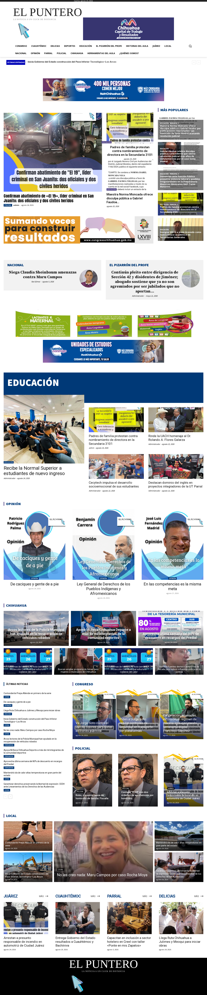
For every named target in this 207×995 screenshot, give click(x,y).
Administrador (138, 296)
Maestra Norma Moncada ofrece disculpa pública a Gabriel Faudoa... (130, 198)
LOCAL (7, 697)
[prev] (194, 62)
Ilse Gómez (35, 281)
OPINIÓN (34, 578)
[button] (190, 46)
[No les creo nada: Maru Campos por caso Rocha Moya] (103, 851)
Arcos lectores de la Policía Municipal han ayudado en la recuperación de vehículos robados (30, 740)
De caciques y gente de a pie (34, 584)
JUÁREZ (171, 788)
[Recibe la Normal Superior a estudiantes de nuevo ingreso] (44, 429)
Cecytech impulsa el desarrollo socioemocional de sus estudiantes (114, 484)
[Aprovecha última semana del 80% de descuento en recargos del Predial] (170, 628)
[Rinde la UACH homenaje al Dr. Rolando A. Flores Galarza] (175, 419)
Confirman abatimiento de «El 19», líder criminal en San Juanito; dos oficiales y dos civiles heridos (49, 198)
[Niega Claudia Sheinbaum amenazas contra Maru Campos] (89, 278)
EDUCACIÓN (106, 142)
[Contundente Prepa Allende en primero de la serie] (28, 836)
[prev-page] (5, 797)
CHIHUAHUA (9, 745)
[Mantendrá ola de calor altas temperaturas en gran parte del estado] (179, 836)
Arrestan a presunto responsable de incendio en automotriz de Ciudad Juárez (24, 941)
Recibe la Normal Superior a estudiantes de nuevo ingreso (34, 470)
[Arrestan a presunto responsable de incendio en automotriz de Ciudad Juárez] (183, 780)
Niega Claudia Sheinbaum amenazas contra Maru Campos (43, 275)
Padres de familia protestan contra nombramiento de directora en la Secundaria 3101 (130, 151)
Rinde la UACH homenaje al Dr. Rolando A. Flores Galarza (169, 438)
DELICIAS (8, 714)
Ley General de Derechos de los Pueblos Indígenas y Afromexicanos (103, 589)
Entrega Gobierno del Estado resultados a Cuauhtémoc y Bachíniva (75, 941)
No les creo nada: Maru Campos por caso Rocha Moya (56, 61)
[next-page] (10, 797)
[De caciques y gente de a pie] (34, 544)
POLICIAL (8, 205)
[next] (199, 62)
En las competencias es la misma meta (172, 586)
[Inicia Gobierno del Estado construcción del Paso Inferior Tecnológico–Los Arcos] (28, 867)
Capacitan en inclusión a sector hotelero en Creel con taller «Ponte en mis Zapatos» (129, 941)
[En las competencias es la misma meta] (172, 544)
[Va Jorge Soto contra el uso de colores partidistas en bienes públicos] (94, 714)
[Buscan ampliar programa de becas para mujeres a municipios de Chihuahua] (78, 661)
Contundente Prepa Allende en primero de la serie (27, 693)
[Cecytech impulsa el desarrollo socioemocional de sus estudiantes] (116, 466)
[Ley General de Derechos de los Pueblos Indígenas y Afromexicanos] (103, 544)
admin (16, 205)
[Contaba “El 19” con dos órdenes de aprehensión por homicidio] (138, 780)
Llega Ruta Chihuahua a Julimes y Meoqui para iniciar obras (32, 710)
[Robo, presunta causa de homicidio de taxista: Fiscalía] (92, 780)
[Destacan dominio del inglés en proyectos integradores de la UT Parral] (175, 466)
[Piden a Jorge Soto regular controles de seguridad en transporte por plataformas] (138, 714)
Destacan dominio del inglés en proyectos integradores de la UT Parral (175, 484)
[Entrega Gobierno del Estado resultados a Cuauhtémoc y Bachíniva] (77, 918)
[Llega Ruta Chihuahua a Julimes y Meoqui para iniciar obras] (181, 918)
